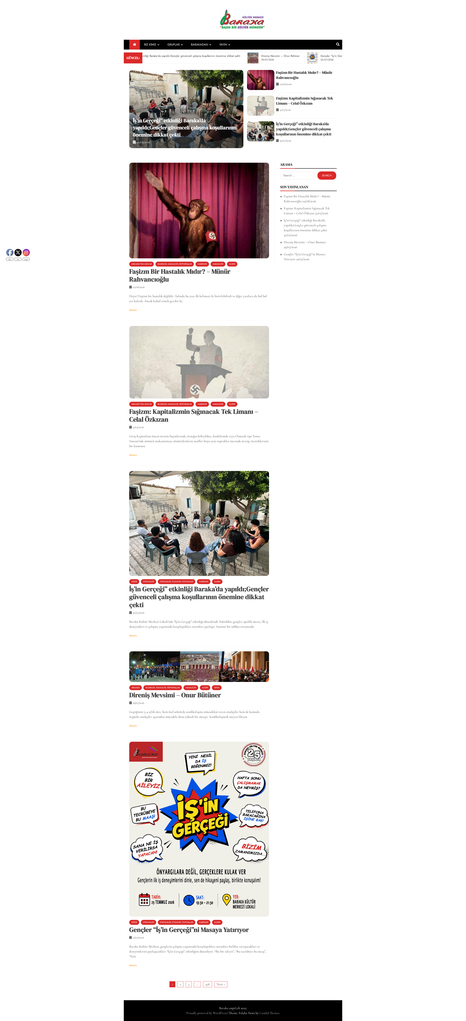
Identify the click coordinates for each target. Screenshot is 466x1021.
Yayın (216, 687)
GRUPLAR (173, 44)
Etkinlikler (148, 581)
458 (207, 984)
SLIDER (232, 264)
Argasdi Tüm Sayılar (141, 264)
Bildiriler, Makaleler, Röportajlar (175, 264)
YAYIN (223, 44)
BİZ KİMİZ (150, 44)
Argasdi (135, 687)
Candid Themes (269, 1013)
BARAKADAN (199, 44)
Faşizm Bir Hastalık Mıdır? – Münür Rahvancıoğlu (179, 275)
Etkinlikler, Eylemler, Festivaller (176, 581)
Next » (221, 984)
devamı (133, 310)
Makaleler (218, 264)
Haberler (202, 264)
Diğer (134, 581)
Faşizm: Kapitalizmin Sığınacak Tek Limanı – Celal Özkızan (304, 101)
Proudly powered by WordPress (207, 1013)
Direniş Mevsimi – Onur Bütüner (168, 134)
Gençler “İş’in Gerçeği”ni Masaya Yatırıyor (189, 929)
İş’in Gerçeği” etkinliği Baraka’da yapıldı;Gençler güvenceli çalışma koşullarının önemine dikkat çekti (303, 129)
